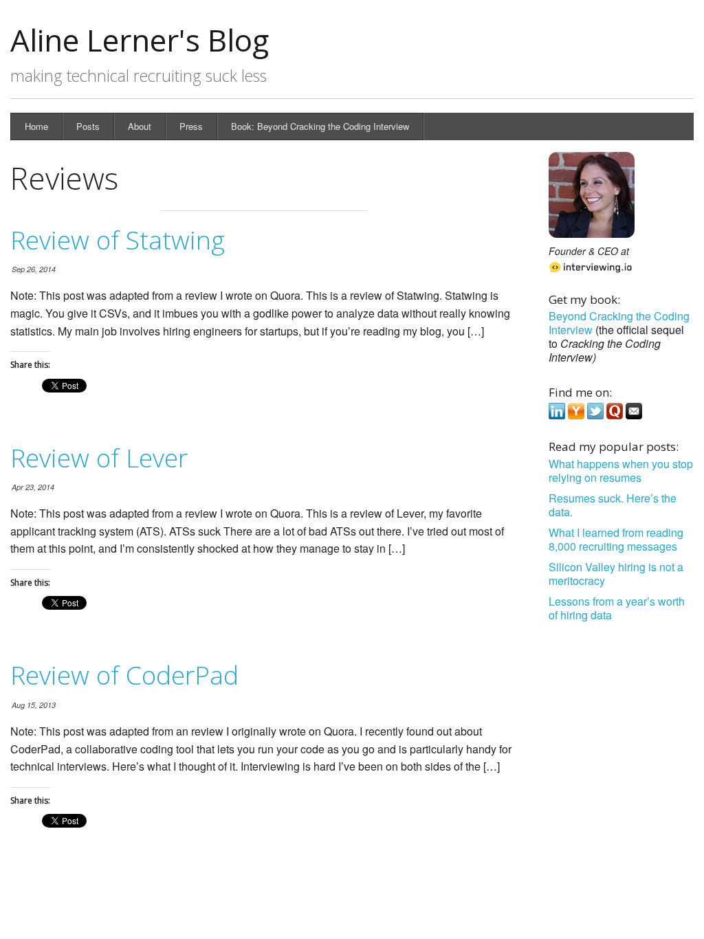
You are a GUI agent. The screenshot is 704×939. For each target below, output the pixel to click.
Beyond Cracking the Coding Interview (619, 323)
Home (36, 126)
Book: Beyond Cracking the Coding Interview (320, 126)
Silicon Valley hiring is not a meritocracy (616, 573)
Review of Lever (99, 457)
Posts (88, 126)
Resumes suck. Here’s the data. (612, 505)
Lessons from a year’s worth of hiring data (617, 608)
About (139, 126)
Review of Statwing (117, 239)
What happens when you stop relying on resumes (621, 470)
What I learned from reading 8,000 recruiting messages (616, 539)
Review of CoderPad (124, 674)
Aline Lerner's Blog (139, 39)
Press (191, 126)
